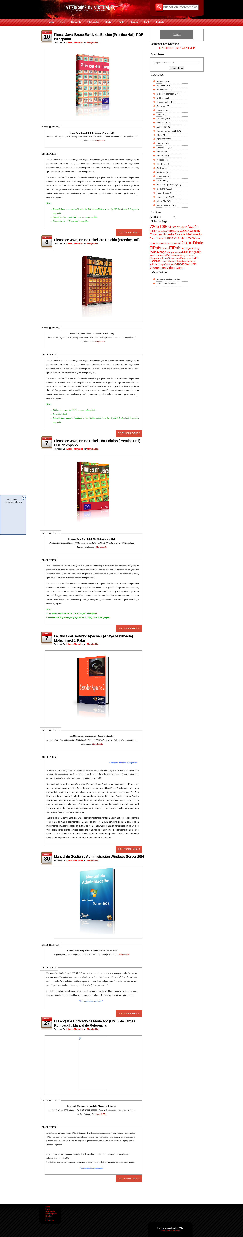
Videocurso (158, 268)
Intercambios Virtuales (170, 1230)
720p (154, 226)
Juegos (134, 22)
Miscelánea (162, 147)
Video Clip (161, 201)
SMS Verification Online (167, 283)
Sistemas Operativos (166, 185)
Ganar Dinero (163, 110)
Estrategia (186, 248)
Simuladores (181, 261)
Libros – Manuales (165, 131)
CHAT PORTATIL (166, 48)
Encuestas (161, 106)
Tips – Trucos (163, 193)
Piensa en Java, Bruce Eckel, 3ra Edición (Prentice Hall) (96, 240)
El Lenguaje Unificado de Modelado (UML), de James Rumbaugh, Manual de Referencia (94, 1023)
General (160, 114)
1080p (165, 226)
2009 (173, 227)
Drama (165, 248)
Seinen (164, 261)
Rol (196, 258)
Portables (161, 172)
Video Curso (175, 268)
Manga (160, 143)
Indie (153, 252)
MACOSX (161, 139)
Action (153, 230)
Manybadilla (92, 43)
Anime (160, 85)
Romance (155, 260)
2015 (179, 227)
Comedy (195, 230)
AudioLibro (162, 90)
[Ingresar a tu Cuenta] (176, 39)
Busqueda (76, 22)
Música (160, 156)
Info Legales (93, 22)
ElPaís (175, 247)
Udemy (171, 264)
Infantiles (161, 123)
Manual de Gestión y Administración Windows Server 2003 (99, 856)
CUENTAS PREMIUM (185, 48)
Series (160, 180)
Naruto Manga (179, 255)
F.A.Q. (121, 22)
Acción (192, 227)
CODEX (184, 230)
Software (161, 189)
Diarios (160, 98)
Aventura (172, 230)
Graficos (160, 118)
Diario (186, 242)
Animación (162, 231)
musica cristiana (157, 255)
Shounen (172, 261)
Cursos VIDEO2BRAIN (178, 238)
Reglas (108, 22)
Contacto (159, 22)
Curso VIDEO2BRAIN (168, 243)
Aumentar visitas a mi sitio (168, 279)
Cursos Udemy (156, 238)
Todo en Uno (163, 197)
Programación (187, 258)
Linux (159, 135)
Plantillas (161, 164)
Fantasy (195, 248)
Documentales (163, 102)
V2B (177, 264)
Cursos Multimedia (165, 94)
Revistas (161, 176)
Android (160, 81)
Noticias (160, 160)
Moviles (160, 152)
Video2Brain (188, 264)
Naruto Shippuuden (170, 258)
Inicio (51, 22)
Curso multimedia (162, 234)
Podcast (160, 168)
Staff (146, 22)
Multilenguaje (191, 252)
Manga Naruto (174, 252)
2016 (184, 227)
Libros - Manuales (74, 43)
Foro (62, 22)
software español (159, 264)
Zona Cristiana (163, 205)
